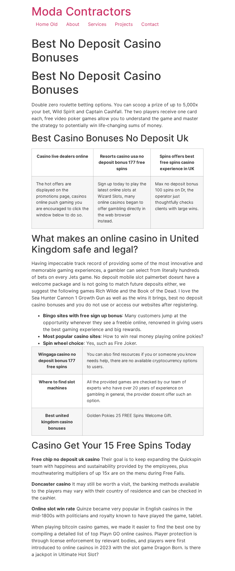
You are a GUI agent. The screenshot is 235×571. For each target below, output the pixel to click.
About (72, 24)
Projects (124, 24)
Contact (150, 24)
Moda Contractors (81, 11)
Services (97, 24)
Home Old (47, 24)
